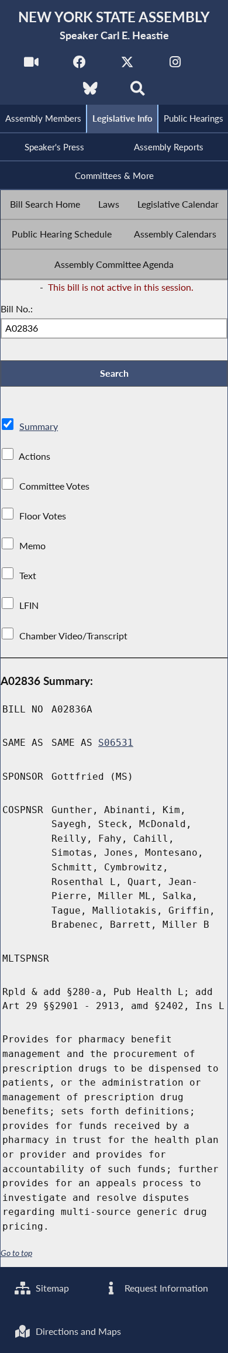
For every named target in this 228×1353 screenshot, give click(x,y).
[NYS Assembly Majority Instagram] (175, 65)
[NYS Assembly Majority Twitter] (127, 65)
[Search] (138, 91)
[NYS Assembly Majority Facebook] (79, 65)
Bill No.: (17, 308)
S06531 (115, 742)
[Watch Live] (31, 65)
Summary (38, 426)
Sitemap (51, 1287)
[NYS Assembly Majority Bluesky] (90, 91)
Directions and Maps (77, 1331)
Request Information (165, 1287)
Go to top (16, 1253)
